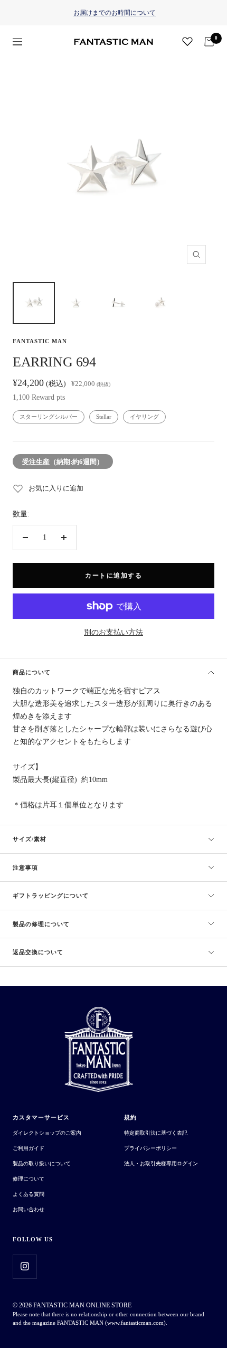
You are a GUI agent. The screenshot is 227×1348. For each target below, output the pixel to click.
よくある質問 (28, 1194)
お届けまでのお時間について (114, 12)
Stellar (103, 416)
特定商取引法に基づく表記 (155, 1133)
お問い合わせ (28, 1209)
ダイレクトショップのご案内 (47, 1133)
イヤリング (144, 416)
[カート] (209, 41)
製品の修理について (41, 924)
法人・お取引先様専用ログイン (161, 1163)
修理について (28, 1179)
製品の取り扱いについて (42, 1163)
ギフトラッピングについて (51, 895)
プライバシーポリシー (150, 1148)
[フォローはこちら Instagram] (24, 1266)
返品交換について (38, 952)
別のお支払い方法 (113, 632)
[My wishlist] (187, 41)
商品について (32, 672)
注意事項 (25, 867)
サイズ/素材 (29, 839)
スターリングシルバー (49, 416)
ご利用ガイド (28, 1148)
